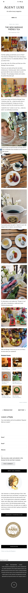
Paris (17, 24)
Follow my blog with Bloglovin (8, 551)
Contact (20, 564)
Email (2, 443)
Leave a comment (23, 402)
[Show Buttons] (1, 151)
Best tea (12, 24)
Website (3, 449)
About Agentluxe (13, 564)
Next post (21, 410)
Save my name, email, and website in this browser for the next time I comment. (12, 459)
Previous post (8, 410)
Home (7, 564)
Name (3, 437)
